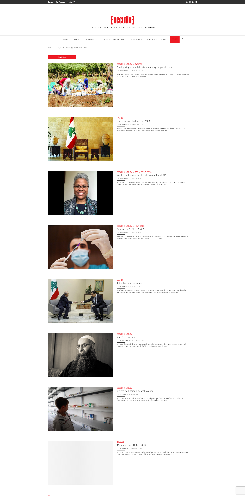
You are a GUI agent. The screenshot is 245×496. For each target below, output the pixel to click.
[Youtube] (196, 2)
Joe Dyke (122, 340)
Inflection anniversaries (129, 283)
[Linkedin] (193, 2)
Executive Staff (123, 448)
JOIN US (163, 39)
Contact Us (71, 2)
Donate (50, 2)
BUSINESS (77, 39)
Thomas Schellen (124, 70)
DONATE (175, 39)
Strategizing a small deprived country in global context (145, 67)
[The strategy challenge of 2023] (80, 139)
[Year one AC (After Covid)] (80, 247)
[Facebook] (183, 2)
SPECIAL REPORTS (119, 39)
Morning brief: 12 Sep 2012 (131, 445)
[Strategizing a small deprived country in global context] (80, 85)
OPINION (107, 39)
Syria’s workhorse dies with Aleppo (135, 391)
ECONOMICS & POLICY (92, 39)
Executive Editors (124, 124)
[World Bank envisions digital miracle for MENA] (80, 193)
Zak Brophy (129, 340)
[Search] (182, 39)
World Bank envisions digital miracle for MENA (141, 175)
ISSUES (65, 39)
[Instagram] (190, 2)
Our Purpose (60, 2)
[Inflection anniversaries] (80, 301)
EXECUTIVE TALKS (136, 39)
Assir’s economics (126, 337)
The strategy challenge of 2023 (133, 121)
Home (50, 47)
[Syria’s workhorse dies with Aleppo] (80, 409)
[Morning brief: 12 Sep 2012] (80, 463)
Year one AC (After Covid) (130, 229)
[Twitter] (187, 2)
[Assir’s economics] (80, 355)
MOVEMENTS (150, 39)
